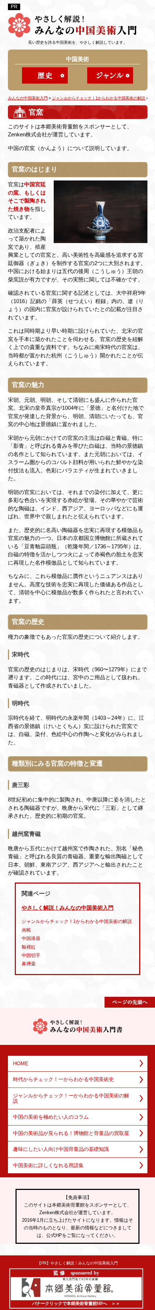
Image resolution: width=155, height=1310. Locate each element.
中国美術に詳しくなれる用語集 (48, 1165)
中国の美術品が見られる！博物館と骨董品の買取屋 (71, 1133)
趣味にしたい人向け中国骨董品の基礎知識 (61, 1149)
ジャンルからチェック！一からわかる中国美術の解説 (71, 1098)
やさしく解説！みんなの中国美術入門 (68, 908)
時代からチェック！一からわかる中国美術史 (63, 1079)
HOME (20, 1063)
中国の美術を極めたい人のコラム (51, 1117)
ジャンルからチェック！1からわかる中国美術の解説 (77, 921)
